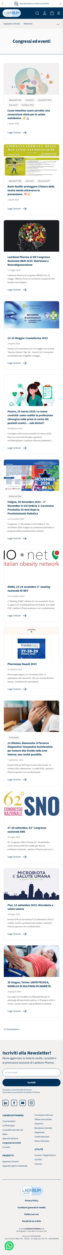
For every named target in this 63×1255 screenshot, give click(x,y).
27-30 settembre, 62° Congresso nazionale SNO (26, 830)
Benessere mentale (43, 1128)
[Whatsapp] (9, 1245)
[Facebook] (14, 1103)
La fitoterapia (8, 1125)
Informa (38, 1164)
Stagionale (39, 1132)
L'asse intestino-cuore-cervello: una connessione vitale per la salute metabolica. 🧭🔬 (28, 114)
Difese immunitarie (43, 1119)
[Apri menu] (59, 13)
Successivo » (13, 1029)
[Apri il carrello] (52, 13)
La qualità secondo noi (12, 1129)
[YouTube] (23, 1103)
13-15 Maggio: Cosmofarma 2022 (27, 338)
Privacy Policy (31, 1200)
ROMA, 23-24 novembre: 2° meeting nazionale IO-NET (28, 589)
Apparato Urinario (12, 23)
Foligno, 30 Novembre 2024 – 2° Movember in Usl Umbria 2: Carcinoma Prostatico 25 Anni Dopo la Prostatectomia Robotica (30, 507)
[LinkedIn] (5, 1103)
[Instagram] (31, 1103)
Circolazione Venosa (44, 1115)
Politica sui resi (31, 1214)
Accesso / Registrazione (45, 1155)
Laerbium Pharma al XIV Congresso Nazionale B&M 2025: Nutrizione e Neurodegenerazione (28, 261)
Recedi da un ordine (31, 1221)
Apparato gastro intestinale (14, 1165)
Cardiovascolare (42, 1136)
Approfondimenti (10, 1138)
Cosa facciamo (8, 1121)
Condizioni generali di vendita (31, 1207)
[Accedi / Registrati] (44, 13)
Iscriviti (31, 1082)
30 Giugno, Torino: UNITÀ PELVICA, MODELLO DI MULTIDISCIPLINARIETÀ (29, 984)
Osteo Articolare (42, 1141)
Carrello (38, 1159)
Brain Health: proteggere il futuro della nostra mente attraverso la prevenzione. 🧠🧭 (30, 190)
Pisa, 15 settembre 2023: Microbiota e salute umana (30, 907)
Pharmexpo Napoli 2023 (22, 664)
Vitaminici (28, 23)
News (4, 1134)
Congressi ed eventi (11, 1142)
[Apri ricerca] (37, 13)
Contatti (6, 1147)
